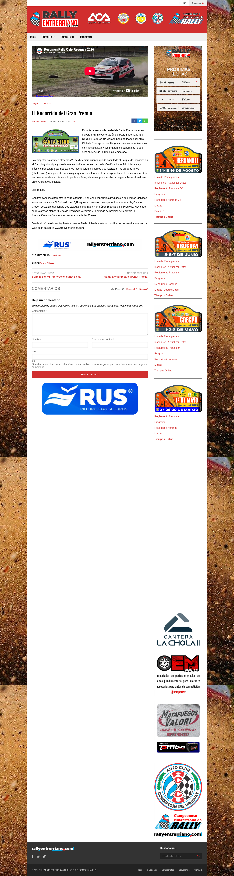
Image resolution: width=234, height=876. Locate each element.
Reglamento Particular (167, 272)
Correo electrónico (103, 339)
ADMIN (93, 870)
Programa (160, 194)
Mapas (158, 205)
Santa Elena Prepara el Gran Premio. (126, 276)
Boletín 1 (159, 211)
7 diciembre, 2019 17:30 (59, 121)
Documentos (86, 37)
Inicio (32, 37)
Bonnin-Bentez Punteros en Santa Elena (56, 276)
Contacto (198, 870)
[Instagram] (185, 3)
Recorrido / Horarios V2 (167, 200)
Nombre (37, 339)
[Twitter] (140, 121)
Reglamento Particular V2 (169, 188)
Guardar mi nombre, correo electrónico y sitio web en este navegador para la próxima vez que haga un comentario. (89, 365)
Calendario (47, 37)
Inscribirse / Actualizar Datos (170, 182)
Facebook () (132, 289)
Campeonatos (67, 37)
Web (34, 351)
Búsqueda (197, 3)
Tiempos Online (163, 217)
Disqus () (143, 289)
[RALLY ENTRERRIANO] (54, 21)
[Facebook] (180, 3)
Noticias (57, 255)
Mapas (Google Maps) (166, 289)
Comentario (39, 311)
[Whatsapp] (145, 121)
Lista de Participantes (166, 177)
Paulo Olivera (40, 121)
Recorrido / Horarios (165, 284)
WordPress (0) (117, 289)
